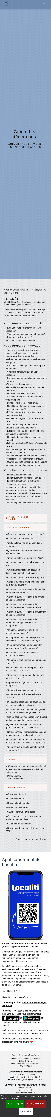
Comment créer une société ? (21, 538)
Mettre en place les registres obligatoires (26, 503)
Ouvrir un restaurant (16, 794)
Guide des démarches (25, 147)
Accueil (14, 144)
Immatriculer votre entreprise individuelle (26, 478)
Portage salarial (14, 776)
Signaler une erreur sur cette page (31, 839)
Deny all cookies (36, 1104)
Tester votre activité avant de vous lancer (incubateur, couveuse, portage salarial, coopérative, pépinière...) (22, 353)
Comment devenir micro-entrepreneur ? (25, 534)
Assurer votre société (17, 484)
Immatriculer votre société (19, 475)
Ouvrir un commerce (16, 799)
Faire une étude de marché (19, 337)
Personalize (26, 1111)
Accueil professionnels (18, 290)
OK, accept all (16, 1104)
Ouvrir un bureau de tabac (19, 824)
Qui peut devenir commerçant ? (21, 690)
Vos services (31, 144)
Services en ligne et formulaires (17, 518)
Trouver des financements (19, 384)
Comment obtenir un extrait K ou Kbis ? (25, 558)
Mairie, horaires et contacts (25, 1055)
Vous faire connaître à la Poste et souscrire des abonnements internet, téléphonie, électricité (26, 496)
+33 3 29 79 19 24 (25, 1066)
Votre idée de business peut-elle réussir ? (26, 334)
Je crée (15, 293)
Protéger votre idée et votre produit (23, 403)
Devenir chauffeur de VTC (19, 807)
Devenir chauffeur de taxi (18, 803)
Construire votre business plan (21, 340)
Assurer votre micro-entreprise (21, 490)
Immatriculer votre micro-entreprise (23, 481)
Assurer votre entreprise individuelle (23, 487)
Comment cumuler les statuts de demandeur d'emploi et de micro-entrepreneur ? (21, 622)
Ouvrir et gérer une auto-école (21, 812)
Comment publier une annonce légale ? (25, 577)
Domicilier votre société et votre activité (25, 393)
